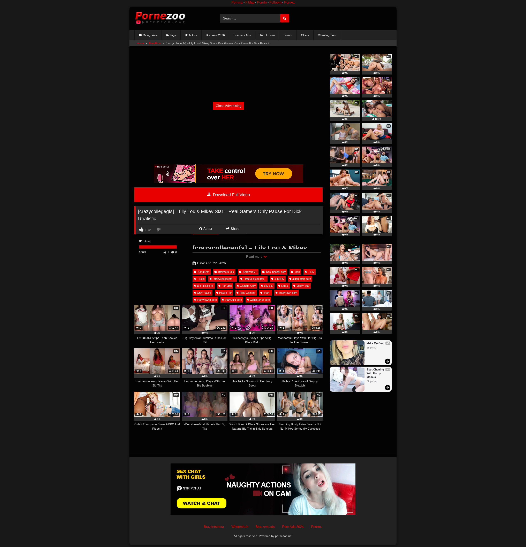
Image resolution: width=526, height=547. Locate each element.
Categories (150, 35)
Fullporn (275, 2)
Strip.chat (372, 347)
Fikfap (249, 2)
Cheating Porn (327, 35)
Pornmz (237, 2)
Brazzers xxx (226, 271)
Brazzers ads (265, 527)
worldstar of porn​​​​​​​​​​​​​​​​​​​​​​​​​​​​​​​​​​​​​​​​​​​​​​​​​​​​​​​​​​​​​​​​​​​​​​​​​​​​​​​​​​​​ (260, 299)
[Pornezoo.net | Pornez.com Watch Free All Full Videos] (160, 18)
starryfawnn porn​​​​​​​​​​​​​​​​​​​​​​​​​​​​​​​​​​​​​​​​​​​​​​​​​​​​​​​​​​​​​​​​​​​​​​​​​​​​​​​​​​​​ (207, 299)
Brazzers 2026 (215, 35)
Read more (254, 256)
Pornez (289, 2)
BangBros (155, 43)
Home (140, 43)
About (207, 228)
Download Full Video (231, 195)
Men (297, 271)
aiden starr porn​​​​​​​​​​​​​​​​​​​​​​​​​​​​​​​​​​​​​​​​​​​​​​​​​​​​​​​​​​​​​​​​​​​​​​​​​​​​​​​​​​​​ (301, 278)
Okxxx (305, 35)
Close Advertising (228, 106)
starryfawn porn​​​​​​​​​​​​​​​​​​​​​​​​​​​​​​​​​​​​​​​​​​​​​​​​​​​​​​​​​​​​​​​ (288, 292)
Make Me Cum (375, 343)
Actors (193, 35)
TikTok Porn (267, 35)
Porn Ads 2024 (293, 527)
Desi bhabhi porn (276, 271)
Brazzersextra (214, 527)
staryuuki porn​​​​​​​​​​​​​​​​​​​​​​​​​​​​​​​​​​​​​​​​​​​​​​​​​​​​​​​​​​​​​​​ (233, 299)
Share (235, 228)
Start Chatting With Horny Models (376, 373)
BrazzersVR (250, 271)
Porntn (262, 2)
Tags (173, 35)
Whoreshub (239, 527)
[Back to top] (513, 535)
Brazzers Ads (242, 35)
